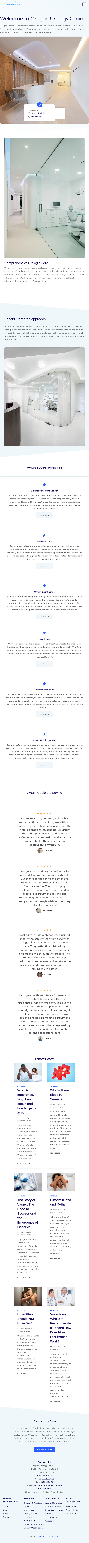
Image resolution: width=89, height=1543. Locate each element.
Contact (6, 1517)
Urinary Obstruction (33, 1528)
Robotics (48, 1513)
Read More (23, 1163)
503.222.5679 (47, 1482)
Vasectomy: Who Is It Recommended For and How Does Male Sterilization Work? (60, 1328)
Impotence (29, 1510)
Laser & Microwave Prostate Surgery (53, 1504)
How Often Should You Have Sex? (25, 1319)
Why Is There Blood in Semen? (59, 1095)
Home (5, 1506)
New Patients (71, 1506)
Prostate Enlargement (30, 1519)
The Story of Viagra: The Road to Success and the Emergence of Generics (27, 1213)
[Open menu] (84, 4)
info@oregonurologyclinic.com (47, 1485)
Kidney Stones (30, 1513)
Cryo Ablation (50, 1517)
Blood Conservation (53, 1510)
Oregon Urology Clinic (48, 1536)
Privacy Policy (72, 1510)
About (5, 1513)
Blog (5, 1510)
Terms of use (71, 1513)
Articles (21, 1086)
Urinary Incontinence (34, 1524)
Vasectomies (50, 1521)
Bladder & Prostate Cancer (33, 1504)
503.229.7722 (48, 1479)
